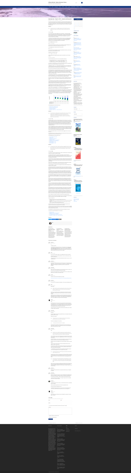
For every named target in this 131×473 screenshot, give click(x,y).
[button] (49, 219)
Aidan (51, 252)
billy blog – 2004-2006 (76, 199)
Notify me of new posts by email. (53, 417)
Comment (49, 407)
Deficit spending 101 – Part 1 (53, 141)
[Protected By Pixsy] (75, 33)
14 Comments (61, 20)
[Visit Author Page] (50, 223)
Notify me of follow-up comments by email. (54, 415)
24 (74, 26)
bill (53, 20)
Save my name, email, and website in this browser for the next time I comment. (58, 405)
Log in (66, 427)
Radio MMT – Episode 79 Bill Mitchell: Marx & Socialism (77, 61)
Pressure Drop (75, 201)
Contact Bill (76, 428)
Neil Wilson (75, 47)
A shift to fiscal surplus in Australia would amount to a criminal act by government (78, 101)
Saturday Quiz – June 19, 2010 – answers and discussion (56, 109)
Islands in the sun (51, 137)
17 (74, 25)
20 (78, 25)
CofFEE (74, 200)
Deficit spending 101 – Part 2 (53, 142)
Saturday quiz (56, 20)
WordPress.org (67, 431)
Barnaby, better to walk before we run (54, 106)
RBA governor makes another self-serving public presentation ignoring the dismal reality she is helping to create (78, 103)
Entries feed (67, 428)
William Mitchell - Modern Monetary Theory (57, 2)
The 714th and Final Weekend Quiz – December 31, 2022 (60, 229)
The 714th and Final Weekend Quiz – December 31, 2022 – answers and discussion (51, 229)
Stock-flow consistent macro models (54, 107)
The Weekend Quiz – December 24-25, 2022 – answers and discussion (68, 229)
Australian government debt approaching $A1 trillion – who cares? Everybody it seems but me (78, 84)
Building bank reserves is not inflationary (54, 140)
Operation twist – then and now (53, 138)
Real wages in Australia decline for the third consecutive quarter (77, 77)
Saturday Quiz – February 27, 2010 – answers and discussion (56, 215)
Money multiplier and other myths (53, 136)
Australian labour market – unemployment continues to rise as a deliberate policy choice (78, 73)
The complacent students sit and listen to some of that (56, 214)
